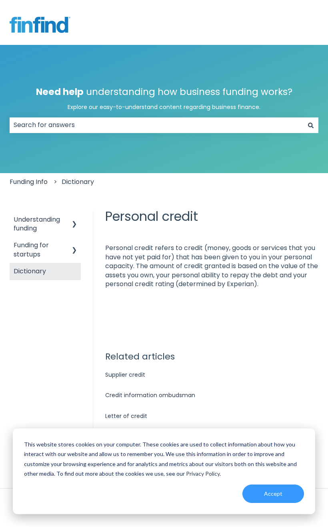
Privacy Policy (203, 473)
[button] (74, 220)
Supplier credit (125, 375)
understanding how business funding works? (164, 98)
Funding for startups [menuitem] (31, 249)
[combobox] (156, 125)
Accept (273, 493)
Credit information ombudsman (150, 395)
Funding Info (29, 181)
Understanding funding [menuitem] (37, 224)
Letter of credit (126, 416)
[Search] (310, 125)
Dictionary (78, 181)
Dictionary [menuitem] (30, 271)
